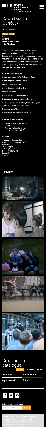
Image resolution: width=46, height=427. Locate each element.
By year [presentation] (40, 369)
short (12, 34)
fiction (5, 34)
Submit (26, 407)
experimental (8, 380)
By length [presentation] (30, 369)
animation (7, 374)
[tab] (20, 369)
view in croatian (9, 29)
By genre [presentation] (20, 369)
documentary (29, 374)
